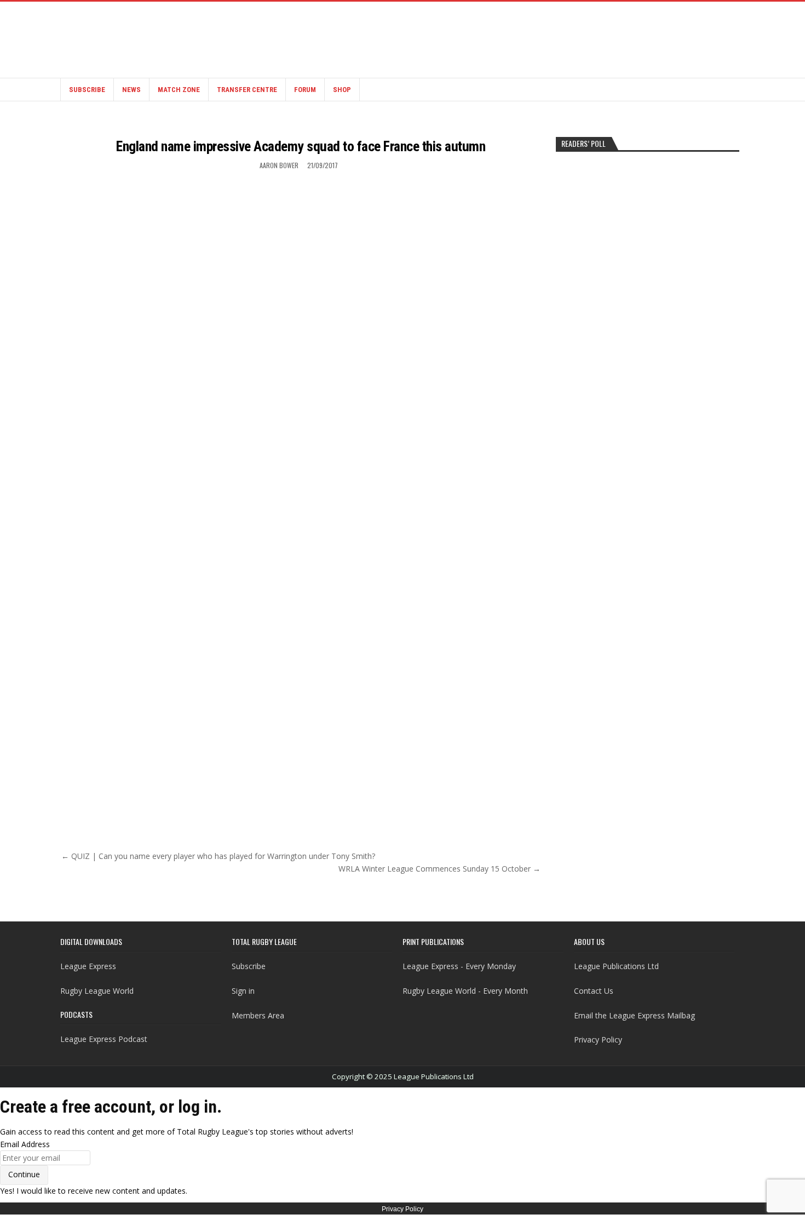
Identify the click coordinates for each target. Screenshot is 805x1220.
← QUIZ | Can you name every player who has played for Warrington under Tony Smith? (218, 856)
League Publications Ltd (616, 966)
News (131, 89)
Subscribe (87, 89)
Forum (305, 89)
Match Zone (179, 89)
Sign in (243, 991)
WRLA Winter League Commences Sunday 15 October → (439, 868)
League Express (88, 966)
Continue (24, 1174)
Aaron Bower (279, 165)
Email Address (25, 1144)
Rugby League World (97, 991)
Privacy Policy (598, 1039)
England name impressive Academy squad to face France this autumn (300, 146)
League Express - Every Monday (459, 966)
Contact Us (593, 991)
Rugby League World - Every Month (465, 991)
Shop (342, 89)
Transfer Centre (247, 89)
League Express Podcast (103, 1039)
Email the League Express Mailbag (634, 1015)
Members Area (258, 1015)
